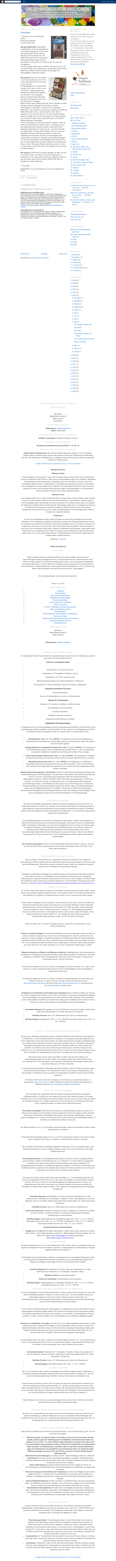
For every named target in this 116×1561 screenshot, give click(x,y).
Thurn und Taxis (75, 220)
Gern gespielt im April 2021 (83, 324)
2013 (74, 376)
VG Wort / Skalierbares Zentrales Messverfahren (60, 607)
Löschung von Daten (60, 616)
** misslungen (31, 178)
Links (72, 95)
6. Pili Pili (73, 136)
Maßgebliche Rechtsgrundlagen (60, 598)
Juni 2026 (73, 242)
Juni (75, 316)
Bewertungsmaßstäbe (77, 64)
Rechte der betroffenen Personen (60, 620)
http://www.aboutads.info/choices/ (35, 983)
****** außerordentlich (77, 268)
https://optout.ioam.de (41, 1082)
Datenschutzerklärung (77, 93)
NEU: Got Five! (75, 120)
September (77, 307)
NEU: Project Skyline (77, 118)
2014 (74, 373)
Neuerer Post (25, 254)
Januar (76, 351)
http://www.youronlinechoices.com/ (69, 983)
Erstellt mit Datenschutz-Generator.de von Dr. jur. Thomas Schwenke (58, 463)
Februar (76, 348)
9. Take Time (74, 144)
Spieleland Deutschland (78, 214)
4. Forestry (74, 131)
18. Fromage (74, 170)
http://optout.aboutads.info (53, 985)
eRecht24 (63, 539)
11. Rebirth (73, 152)
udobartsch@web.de (63, 428)
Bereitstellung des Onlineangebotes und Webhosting (60, 614)
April (75, 322)
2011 (74, 382)
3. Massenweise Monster (78, 128)
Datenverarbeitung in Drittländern (60, 602)
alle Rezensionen (76, 105)
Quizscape (25, 32)
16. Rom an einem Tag (77, 165)
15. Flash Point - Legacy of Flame (81, 162)
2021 (74, 295)
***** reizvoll (74, 265)
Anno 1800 (77, 327)
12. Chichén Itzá (75, 154)
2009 (74, 388)
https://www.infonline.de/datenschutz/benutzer (65, 1084)
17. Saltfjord (74, 168)
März (75, 345)
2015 (74, 370)
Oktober (76, 304)
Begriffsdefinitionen (60, 623)
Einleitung (60, 591)
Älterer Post (63, 254)
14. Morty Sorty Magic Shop (79, 160)
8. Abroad (73, 142)
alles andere (74, 108)
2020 (74, 355)
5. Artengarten (75, 134)
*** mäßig (73, 260)
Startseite (44, 254)
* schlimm (73, 254)
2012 (74, 379)
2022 (74, 292)
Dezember (77, 298)
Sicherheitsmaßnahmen (60, 600)
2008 (74, 391)
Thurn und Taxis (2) (76, 217)
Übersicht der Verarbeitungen (60, 595)
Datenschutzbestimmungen (30, 205)
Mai (75, 319)
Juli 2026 (73, 239)
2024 (74, 286)
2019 (74, 358)
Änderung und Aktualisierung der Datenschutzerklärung (60, 618)
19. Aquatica (74, 173)
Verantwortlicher (60, 593)
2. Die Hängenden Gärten (78, 126)
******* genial (74, 270)
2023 (74, 289)
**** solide (73, 262)
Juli (75, 313)
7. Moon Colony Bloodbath (79, 139)
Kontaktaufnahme (60, 611)
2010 (74, 385)
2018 (74, 361)
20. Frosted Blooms (76, 176)
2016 (74, 367)
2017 (74, 364)
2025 (74, 283)
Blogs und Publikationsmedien (60, 609)
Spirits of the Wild (80, 342)
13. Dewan (73, 157)
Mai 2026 (73, 244)
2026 (74, 280)
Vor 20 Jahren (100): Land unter (84, 339)
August (76, 310)
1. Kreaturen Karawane (77, 123)
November (77, 301)
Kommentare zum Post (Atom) (38, 258)
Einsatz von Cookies (60, 605)
